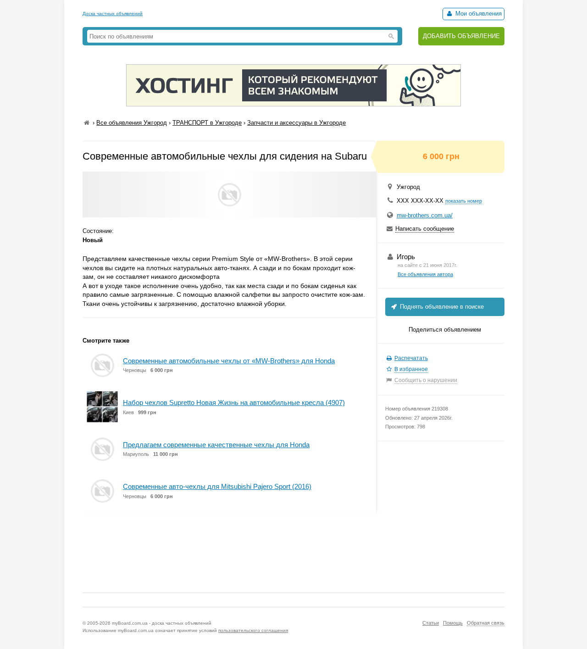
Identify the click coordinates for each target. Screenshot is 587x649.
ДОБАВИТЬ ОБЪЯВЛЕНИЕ (461, 36)
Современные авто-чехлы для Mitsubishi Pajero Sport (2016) (217, 486)
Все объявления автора (425, 274)
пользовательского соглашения (253, 630)
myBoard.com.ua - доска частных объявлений (161, 623)
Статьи (430, 623)
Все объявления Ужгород (131, 122)
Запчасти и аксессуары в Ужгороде (296, 122)
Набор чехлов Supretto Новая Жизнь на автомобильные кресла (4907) (234, 402)
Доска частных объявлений (113, 13)
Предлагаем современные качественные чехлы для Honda (216, 445)
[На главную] (87, 122)
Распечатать (411, 358)
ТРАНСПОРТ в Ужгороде (207, 122)
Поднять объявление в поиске (441, 306)
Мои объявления (478, 13)
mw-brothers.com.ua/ (425, 215)
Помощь (453, 623)
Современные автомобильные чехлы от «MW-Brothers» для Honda (229, 361)
